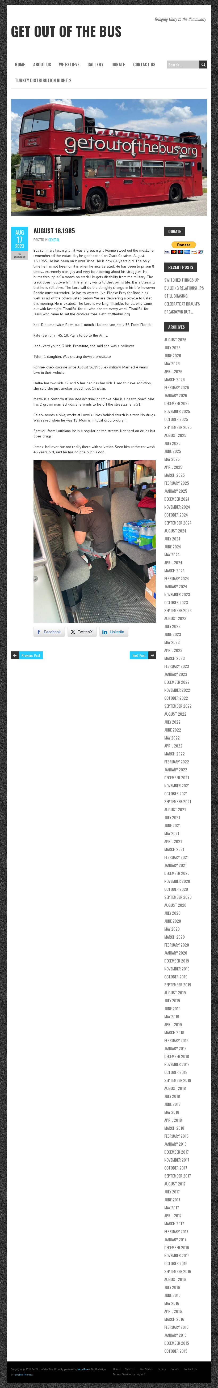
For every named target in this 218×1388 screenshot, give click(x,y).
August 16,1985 (54, 230)
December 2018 (176, 1056)
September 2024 (178, 523)
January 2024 (175, 586)
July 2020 (172, 913)
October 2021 (175, 793)
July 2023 (172, 626)
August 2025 (175, 435)
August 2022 (175, 714)
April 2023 (173, 650)
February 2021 (176, 857)
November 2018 (177, 1064)
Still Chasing (176, 296)
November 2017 (176, 1160)
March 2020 (174, 937)
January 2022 (175, 769)
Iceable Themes (23, 1374)
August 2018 (175, 1088)
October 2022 (176, 698)
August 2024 (175, 531)
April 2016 (173, 1311)
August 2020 (175, 905)
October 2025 (176, 419)
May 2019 (171, 1016)
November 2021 (177, 785)
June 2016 (172, 1295)
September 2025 (178, 427)
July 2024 (172, 539)
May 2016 (171, 1303)
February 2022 (176, 761)
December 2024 (177, 499)
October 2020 (176, 889)
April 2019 (173, 1024)
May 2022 (172, 738)
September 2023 (178, 610)
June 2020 (172, 921)
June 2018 (172, 1104)
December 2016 (176, 1247)
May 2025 (172, 459)
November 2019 (177, 969)
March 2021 (174, 849)
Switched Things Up (181, 280)
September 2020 (178, 897)
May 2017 (171, 1207)
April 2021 (173, 841)
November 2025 (177, 411)
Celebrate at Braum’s (182, 304)
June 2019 (172, 1008)
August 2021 (175, 809)
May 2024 (172, 554)
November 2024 (177, 507)
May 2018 (171, 1112)
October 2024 (176, 515)
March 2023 (174, 658)
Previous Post (31, 655)
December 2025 (177, 403)
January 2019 (175, 1048)
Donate (118, 64)
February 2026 (176, 387)
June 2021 (172, 825)
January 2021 (175, 865)
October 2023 (176, 602)
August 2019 (175, 992)
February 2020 (176, 945)
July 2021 (172, 817)
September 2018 (177, 1080)
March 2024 (174, 570)
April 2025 (173, 467)
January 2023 (175, 674)
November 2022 (177, 690)
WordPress (84, 1369)
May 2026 (172, 363)
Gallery (95, 64)
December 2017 (176, 1152)
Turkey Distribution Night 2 (43, 80)
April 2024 (173, 562)
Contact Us (144, 64)
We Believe (69, 64)
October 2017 (175, 1168)
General (54, 239)
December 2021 (176, 777)
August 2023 (175, 618)
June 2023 (172, 634)
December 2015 (176, 1343)
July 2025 (172, 443)
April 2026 (173, 371)
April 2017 (173, 1215)
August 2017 (175, 1184)
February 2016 (176, 1327)
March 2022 (174, 754)
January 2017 (175, 1239)
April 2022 (173, 746)
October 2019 (175, 976)
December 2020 (177, 873)
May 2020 (172, 929)
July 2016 (172, 1287)
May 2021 (171, 833)
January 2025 (175, 491)
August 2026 (175, 339)
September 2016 (177, 1271)
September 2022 (178, 706)
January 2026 (175, 395)
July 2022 (172, 722)
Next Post (139, 655)
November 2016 (177, 1255)
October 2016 (175, 1263)
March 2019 (174, 1032)
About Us (42, 64)
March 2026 (174, 379)
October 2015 (175, 1351)
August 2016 (175, 1279)
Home (20, 64)
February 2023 (176, 666)
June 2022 (172, 730)
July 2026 (172, 347)
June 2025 (172, 451)
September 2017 (177, 1176)
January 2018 (175, 1144)
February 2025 (176, 483)
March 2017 (174, 1223)
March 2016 (174, 1319)
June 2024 (172, 546)
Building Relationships (184, 288)
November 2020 (177, 881)
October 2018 (175, 1072)
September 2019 (177, 984)
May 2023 (172, 642)
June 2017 (172, 1199)
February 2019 (176, 1040)
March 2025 (174, 475)
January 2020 (175, 953)
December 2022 (177, 682)
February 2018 (176, 1136)
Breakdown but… (178, 312)
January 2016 (175, 1335)
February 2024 (176, 578)
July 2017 (172, 1191)
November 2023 (177, 594)
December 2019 (176, 961)
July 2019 (172, 1000)
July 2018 (172, 1096)
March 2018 (174, 1128)
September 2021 (177, 801)
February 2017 (176, 1231)
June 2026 (172, 355)
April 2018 (173, 1120)
